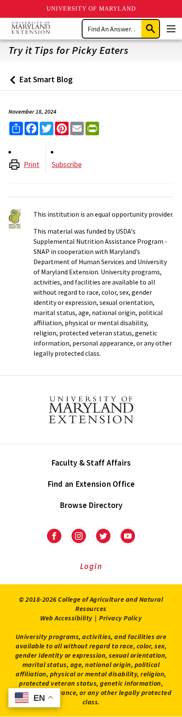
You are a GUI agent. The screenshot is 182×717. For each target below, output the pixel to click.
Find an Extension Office (91, 484)
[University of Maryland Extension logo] (31, 28)
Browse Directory (91, 505)
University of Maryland (91, 9)
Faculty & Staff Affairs (91, 463)
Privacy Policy (120, 618)
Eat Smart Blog (39, 82)
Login (91, 566)
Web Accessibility (66, 618)
